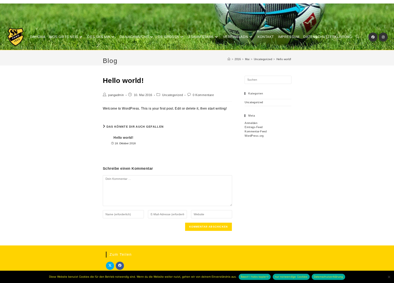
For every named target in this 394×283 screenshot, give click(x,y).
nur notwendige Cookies (291, 276)
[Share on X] (110, 266)
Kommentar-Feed (256, 131)
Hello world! (283, 59)
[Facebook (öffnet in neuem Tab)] (373, 37)
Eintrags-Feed (254, 127)
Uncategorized (172, 95)
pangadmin (116, 95)
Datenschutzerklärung (328, 276)
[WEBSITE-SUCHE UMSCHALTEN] (357, 37)
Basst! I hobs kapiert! (255, 276)
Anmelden (251, 123)
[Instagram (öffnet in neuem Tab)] (383, 37)
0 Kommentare (203, 95)
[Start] (229, 59)
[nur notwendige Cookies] (389, 277)
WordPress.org (254, 135)
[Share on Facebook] (120, 266)
